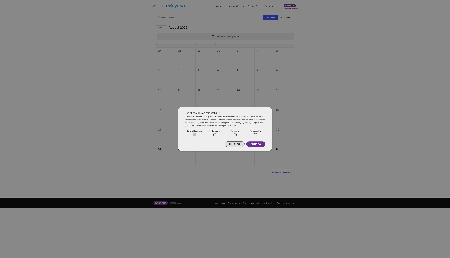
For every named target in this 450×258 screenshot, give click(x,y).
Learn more (232, 125)
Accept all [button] (256, 144)
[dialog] (225, 129)
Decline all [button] (234, 144)
